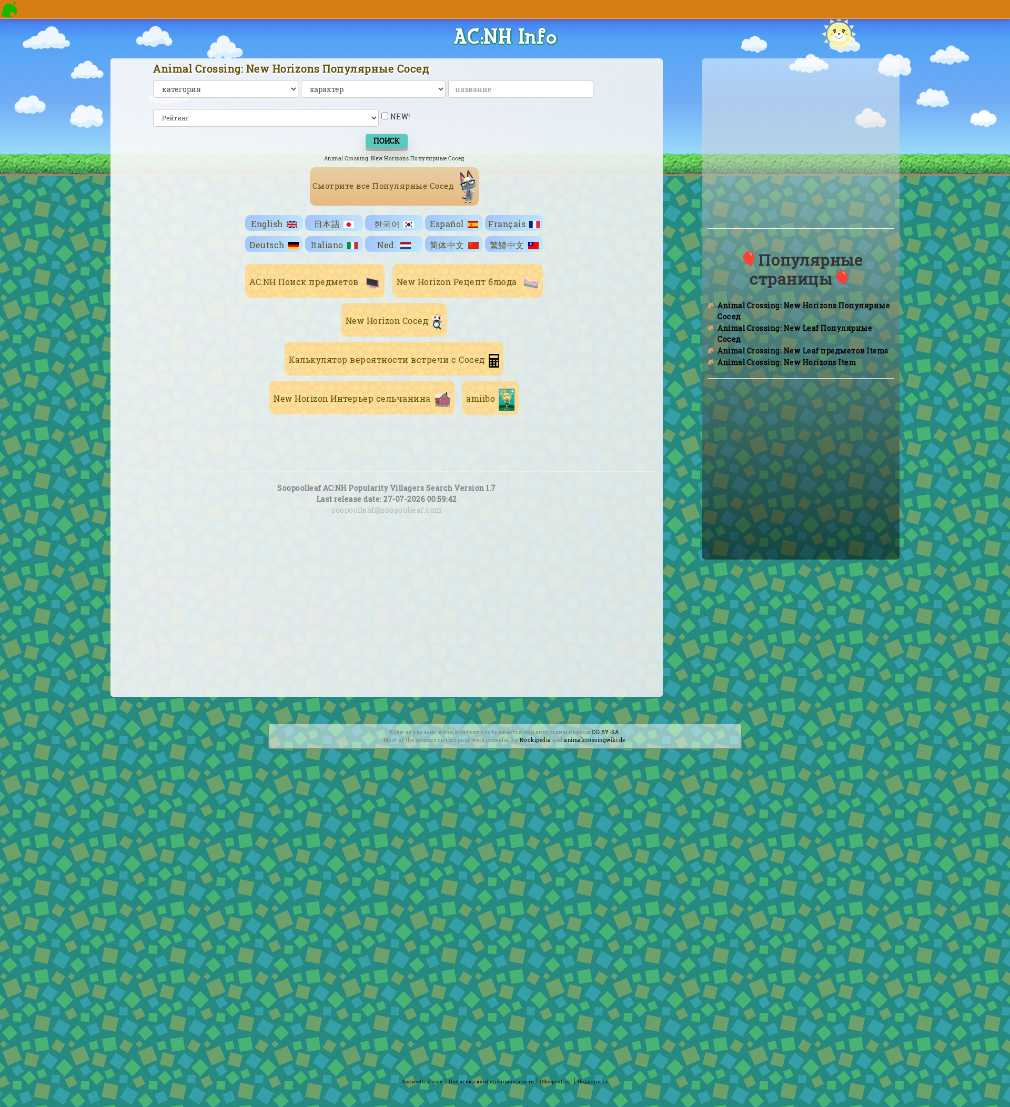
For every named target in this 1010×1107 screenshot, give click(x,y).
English (267, 223)
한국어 (387, 223)
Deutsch (267, 244)
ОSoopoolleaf (556, 1081)
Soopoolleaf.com (422, 1081)
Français (507, 223)
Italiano (327, 244)
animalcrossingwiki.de (594, 740)
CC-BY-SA (605, 732)
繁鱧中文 (507, 244)
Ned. (387, 244)
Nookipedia (535, 740)
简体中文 (447, 244)
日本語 (327, 223)
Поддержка (593, 1081)
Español (447, 223)
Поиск (386, 141)
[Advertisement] (387, 619)
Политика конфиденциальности (491, 1081)
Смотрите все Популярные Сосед (384, 185)
